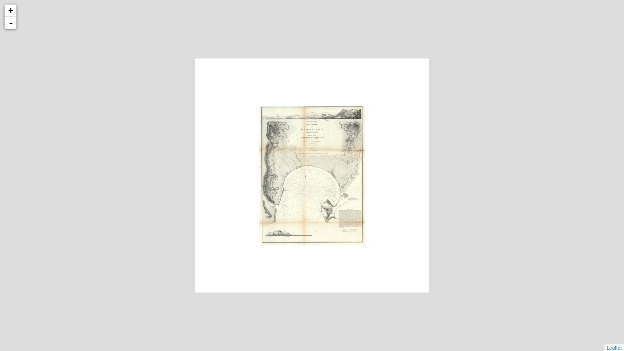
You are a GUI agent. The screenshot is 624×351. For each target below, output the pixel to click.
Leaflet (614, 347)
